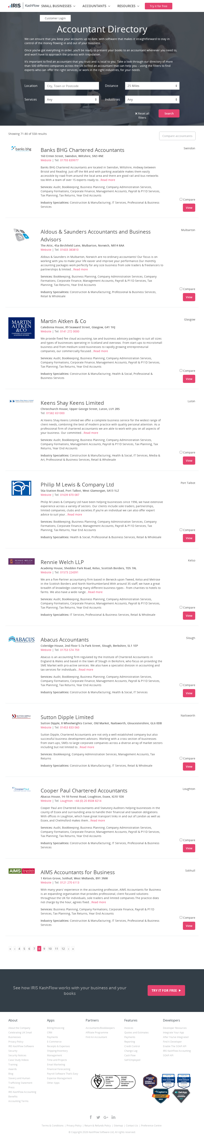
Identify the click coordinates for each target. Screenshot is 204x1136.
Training (13, 1064)
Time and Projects (57, 1060)
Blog (10, 1073)
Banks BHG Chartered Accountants (82, 149)
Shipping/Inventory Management (57, 1053)
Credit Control (132, 1046)
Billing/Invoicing (55, 1028)
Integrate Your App (173, 1032)
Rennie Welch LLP (62, 562)
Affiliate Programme (97, 1032)
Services (31, 99)
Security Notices (17, 1055)
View (189, 208)
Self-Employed (132, 1060)
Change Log (130, 1050)
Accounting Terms (18, 1101)
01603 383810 (69, 249)
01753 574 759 (69, 650)
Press (11, 1087)
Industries (112, 99)
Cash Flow (129, 1055)
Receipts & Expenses (58, 1046)
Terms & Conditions (53, 1125)
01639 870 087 (69, 495)
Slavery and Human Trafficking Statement (20, 1081)
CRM (49, 1032)
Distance (111, 86)
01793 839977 (69, 160)
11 (56, 949)
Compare (189, 199)
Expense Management (59, 1078)
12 (63, 949)
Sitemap (118, 1125)
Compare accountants (177, 136)
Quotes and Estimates (136, 1032)
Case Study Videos (18, 1060)
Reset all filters (143, 115)
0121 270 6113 (69, 882)
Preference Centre (151, 1125)
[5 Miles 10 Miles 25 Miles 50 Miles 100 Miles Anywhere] (152, 86)
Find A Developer (172, 1041)
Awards (12, 1069)
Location (31, 86)
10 (50, 949)
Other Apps (53, 1083)
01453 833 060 (69, 727)
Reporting (129, 1041)
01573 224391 (69, 572)
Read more (108, 180)
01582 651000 (55, 413)
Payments (52, 1037)
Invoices (128, 1028)
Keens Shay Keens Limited (72, 402)
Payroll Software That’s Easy (62, 1073)
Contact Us (132, 1125)
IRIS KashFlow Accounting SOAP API (177, 1053)
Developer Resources (175, 1028)
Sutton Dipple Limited (67, 717)
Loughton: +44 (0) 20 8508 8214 (80, 801)
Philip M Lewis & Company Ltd (77, 484)
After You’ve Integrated (175, 1037)
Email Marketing (56, 1064)
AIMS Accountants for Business (78, 872)
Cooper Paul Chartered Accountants (84, 790)
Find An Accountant (96, 1037)
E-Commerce (54, 1041)
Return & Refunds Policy (97, 1125)
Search (169, 113)
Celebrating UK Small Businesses (20, 1035)
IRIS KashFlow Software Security (21, 1048)
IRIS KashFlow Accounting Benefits (22, 1094)
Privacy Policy (15, 1041)
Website (46, 160)
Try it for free (165, 990)
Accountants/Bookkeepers (100, 1028)
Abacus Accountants (65, 639)
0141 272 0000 (69, 331)
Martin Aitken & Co (63, 321)
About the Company (19, 1028)
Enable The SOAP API (174, 1046)
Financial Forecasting (58, 1069)
